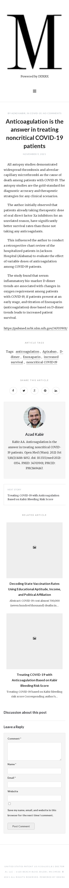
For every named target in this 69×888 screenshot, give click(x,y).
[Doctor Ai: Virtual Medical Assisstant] (34, 42)
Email (12, 777)
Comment (14, 738)
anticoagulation (27, 351)
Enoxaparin (31, 357)
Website (13, 791)
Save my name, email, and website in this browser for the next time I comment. (32, 813)
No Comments (52, 113)
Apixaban (49, 351)
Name (12, 764)
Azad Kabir (18, 113)
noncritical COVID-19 (41, 362)
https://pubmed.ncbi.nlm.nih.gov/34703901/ (35, 328)
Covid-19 (36, 113)
